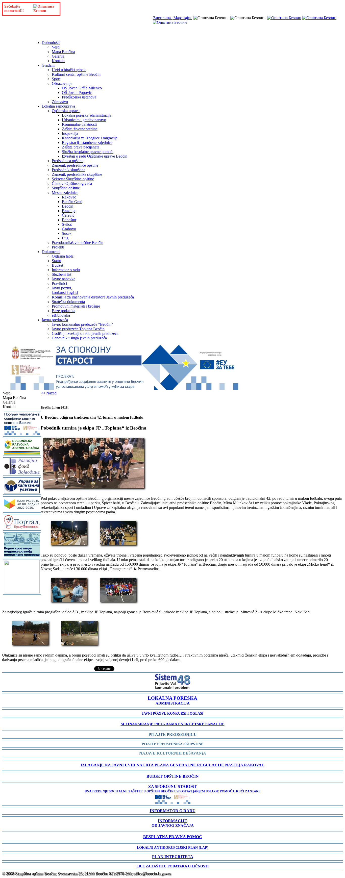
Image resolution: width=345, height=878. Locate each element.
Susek (66, 233)
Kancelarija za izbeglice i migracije (89, 138)
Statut (56, 261)
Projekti (58, 247)
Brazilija (68, 211)
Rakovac (69, 197)
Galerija (58, 56)
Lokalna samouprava (58, 106)
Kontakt (58, 61)
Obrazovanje (62, 83)
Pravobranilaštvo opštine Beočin (77, 242)
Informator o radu (66, 270)
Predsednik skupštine (68, 170)
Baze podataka (63, 311)
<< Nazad (49, 393)
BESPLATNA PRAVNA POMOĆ (172, 837)
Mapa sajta (182, 18)
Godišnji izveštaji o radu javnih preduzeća (85, 333)
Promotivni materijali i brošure (76, 306)
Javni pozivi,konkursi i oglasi (65, 290)
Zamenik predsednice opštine (75, 165)
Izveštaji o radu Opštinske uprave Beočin (94, 156)
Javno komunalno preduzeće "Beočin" (82, 324)
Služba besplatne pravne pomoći (87, 151)
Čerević (68, 215)
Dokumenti (51, 251)
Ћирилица (162, 18)
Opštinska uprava (66, 111)
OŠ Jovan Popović (77, 92)
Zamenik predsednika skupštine (77, 174)
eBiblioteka (61, 315)
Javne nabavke (63, 279)
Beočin (67, 206)
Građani (48, 65)
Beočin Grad (72, 201)
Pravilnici (59, 283)
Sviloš (67, 224)
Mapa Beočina (63, 51)
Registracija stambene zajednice (87, 142)
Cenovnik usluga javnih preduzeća (79, 338)
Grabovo (69, 229)
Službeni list (61, 274)
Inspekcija (70, 133)
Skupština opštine (66, 188)
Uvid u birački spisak (69, 70)
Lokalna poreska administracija (86, 115)
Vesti (56, 47)
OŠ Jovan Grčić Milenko (82, 88)
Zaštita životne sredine (79, 129)
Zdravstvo (60, 101)
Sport (56, 79)
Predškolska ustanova (79, 97)
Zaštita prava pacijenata (80, 147)
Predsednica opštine (67, 161)
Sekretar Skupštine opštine (73, 179)
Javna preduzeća (55, 320)
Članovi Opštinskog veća (72, 183)
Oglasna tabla (62, 256)
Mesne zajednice (65, 192)
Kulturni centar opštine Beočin (76, 74)
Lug (65, 238)
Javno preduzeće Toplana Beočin (78, 329)
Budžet (57, 265)
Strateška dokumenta (68, 301)
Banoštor (69, 220)
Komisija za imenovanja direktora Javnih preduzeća (93, 297)
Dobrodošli (51, 42)
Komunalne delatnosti (79, 124)
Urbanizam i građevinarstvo (84, 120)
